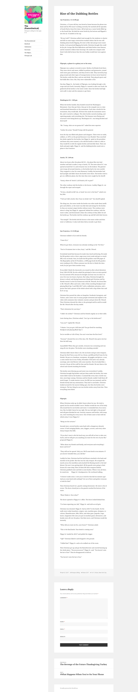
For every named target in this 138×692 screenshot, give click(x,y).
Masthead (27, 44)
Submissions (28, 47)
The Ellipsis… (28, 52)
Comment (63, 597)
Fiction (96, 572)
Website (62, 636)
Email (62, 629)
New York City (102, 572)
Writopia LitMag (75, 572)
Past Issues (27, 50)
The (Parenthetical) (32, 27)
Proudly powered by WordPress (69, 688)
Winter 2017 (85, 572)
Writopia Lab (28, 55)
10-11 (92, 572)
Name (62, 621)
